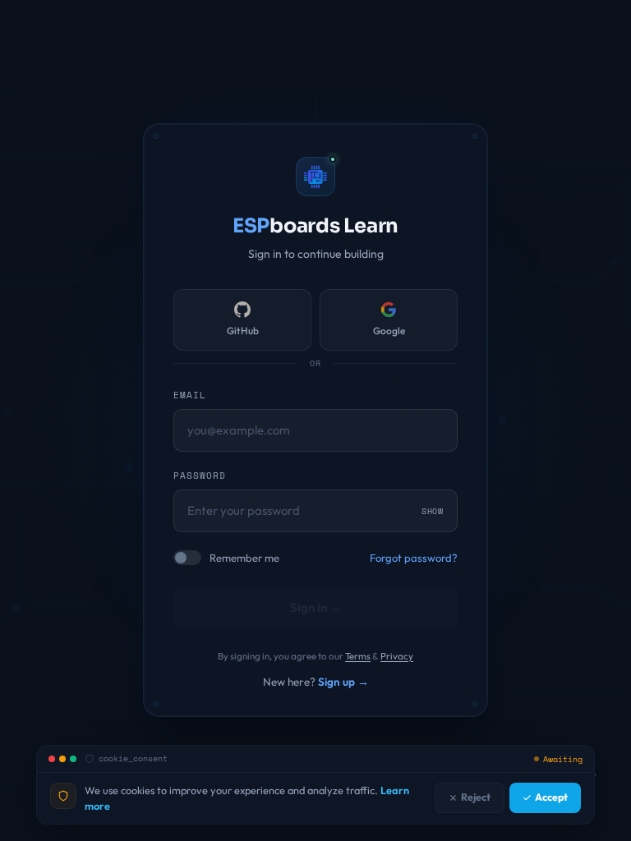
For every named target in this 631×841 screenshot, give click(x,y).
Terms (358, 656)
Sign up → (343, 681)
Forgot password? (414, 557)
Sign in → (316, 607)
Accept (551, 797)
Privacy (396, 656)
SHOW (432, 510)
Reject (476, 797)
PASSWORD (199, 476)
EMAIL (189, 395)
